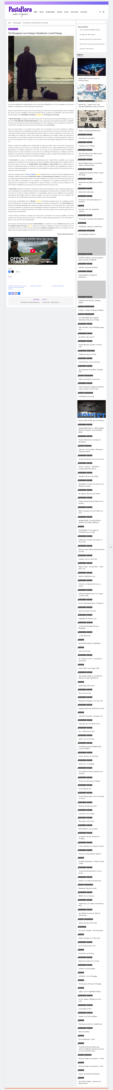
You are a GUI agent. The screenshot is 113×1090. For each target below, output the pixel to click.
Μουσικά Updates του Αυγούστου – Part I (91, 1066)
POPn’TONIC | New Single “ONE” (89, 668)
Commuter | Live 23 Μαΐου (87, 146)
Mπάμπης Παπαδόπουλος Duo (88, 806)
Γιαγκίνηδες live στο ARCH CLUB (89, 724)
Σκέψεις (66, 12)
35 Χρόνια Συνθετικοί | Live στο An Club (91, 459)
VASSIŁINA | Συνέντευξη (86, 396)
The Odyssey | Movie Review (87, 48)
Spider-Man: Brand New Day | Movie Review (90, 39)
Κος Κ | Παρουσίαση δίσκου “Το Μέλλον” (91, 603)
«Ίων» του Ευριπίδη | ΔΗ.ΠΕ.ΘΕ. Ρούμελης (90, 29)
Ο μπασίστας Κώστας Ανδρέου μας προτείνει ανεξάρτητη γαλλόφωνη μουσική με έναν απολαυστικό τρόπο (91, 1049)
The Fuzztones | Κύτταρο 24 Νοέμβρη (90, 984)
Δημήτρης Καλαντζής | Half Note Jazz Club (91, 708)
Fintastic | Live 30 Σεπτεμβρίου (88, 1016)
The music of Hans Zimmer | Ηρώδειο (90, 854)
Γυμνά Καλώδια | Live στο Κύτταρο (89, 362)
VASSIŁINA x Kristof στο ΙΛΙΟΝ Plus (90, 226)
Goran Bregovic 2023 (85, 1009)
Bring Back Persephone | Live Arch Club (91, 701)
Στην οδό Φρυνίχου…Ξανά (87, 1039)
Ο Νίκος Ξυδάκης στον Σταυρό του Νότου (91, 846)
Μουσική (59, 12)
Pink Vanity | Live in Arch (86, 821)
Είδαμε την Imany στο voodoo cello (89, 938)
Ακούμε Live (82, 74)
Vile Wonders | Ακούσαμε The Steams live (91, 219)
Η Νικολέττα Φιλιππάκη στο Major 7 (90, 781)
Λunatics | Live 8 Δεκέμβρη (87, 968)
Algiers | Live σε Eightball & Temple (89, 991)
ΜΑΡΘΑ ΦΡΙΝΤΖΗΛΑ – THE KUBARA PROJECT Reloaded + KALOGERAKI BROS (91, 430)
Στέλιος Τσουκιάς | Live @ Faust (88, 756)
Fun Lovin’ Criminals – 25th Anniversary (91, 930)
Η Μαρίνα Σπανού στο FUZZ (87, 354)
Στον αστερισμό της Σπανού (87, 234)
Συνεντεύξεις (83, 12)
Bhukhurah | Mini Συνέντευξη (87, 888)
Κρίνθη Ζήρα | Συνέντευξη (86, 685)
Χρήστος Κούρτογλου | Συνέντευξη (89, 379)
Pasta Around (74, 12)
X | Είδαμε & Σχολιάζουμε (36, 286)
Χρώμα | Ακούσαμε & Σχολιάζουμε (89, 1074)
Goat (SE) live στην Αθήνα (87, 138)
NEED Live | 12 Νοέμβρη (86, 764)
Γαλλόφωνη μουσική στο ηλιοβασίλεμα (90, 1024)
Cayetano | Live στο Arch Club (88, 559)
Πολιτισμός (88, 445)
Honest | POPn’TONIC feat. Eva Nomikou (91, 420)
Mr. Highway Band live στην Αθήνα (89, 493)
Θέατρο (42, 12)
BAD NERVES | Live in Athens (88, 829)
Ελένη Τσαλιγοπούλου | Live (87, 946)
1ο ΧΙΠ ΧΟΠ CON (84, 636)
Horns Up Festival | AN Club (87, 611)
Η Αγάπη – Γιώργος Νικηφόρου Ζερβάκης (91, 310)
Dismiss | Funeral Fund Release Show (90, 130)
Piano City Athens (84, 1031)
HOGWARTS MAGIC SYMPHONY (90, 643)
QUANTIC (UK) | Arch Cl (86, 337)
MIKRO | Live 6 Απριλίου (86, 896)
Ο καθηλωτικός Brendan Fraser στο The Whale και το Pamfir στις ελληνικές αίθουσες (17, 287)
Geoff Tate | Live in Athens (87, 813)
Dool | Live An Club (85, 693)
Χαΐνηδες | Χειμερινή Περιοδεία (88, 267)
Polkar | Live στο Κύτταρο (86, 739)
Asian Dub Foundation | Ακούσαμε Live (91, 716)
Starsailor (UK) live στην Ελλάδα (88, 476)
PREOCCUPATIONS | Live (87, 576)
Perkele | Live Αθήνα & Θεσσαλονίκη (90, 881)
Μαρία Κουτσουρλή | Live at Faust (89, 961)
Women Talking (30, 174)
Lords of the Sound (84, 651)
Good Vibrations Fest (85, 789)
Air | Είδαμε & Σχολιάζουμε (58, 286)
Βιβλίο (35, 12)
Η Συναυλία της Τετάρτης (86, 953)
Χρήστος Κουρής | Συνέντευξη (88, 923)
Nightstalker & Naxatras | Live (87, 618)
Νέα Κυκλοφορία (89, 100)
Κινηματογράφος (50, 12)
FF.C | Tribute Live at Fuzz (87, 731)
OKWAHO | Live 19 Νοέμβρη (88, 976)
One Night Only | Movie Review (87, 34)
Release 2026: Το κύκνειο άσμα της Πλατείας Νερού (92, 44)
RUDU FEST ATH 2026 (86, 192)
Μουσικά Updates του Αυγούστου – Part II (91, 1058)
